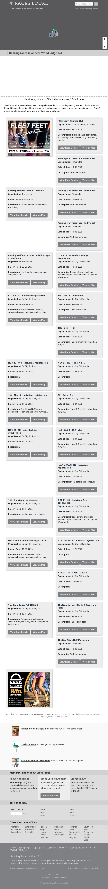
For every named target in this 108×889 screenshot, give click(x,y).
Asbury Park (16, 829)
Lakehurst (44, 837)
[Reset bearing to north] (105, 47)
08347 (71, 812)
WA (15, 850)
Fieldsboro (29, 829)
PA (86, 848)
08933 (71, 809)
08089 (42, 816)
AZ (18, 848)
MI (51, 848)
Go (96, 4)
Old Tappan (59, 835)
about (50, 874)
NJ (71, 848)
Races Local (31, 3)
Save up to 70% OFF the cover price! (65, 729)
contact (57, 874)
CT (30, 848)
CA (22, 848)
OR (82, 848)
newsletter (46, 877)
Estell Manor (30, 827)
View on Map (88, 148)
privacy (56, 877)
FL (34, 848)
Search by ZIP (17, 809)
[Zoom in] (105, 39)
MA (47, 848)
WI (20, 850)
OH (78, 848)
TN (90, 848)
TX (94, 848)
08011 (71, 816)
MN (54, 848)
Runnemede (74, 832)
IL (40, 848)
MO (59, 848)
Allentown (15, 827)
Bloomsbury (16, 832)
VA (11, 850)
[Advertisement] (54, 76)
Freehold (29, 832)
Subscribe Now (50, 795)
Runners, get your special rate (50, 744)
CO (26, 848)
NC (63, 848)
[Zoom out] (105, 43)
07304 (42, 809)
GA (37, 848)
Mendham (59, 827)
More (24, 850)
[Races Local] (11, 3)
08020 (42, 812)
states (63, 877)
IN (43, 848)
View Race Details (69, 148)
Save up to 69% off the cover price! (67, 760)
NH (67, 848)
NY (74, 848)
